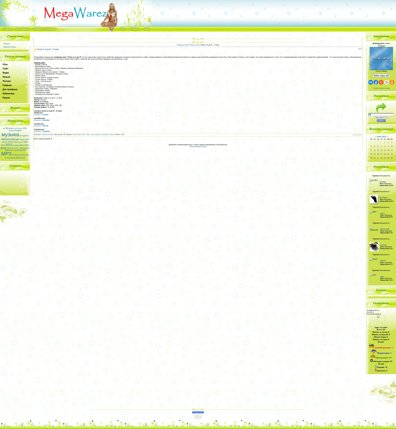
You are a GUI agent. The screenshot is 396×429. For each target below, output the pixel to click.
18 (371, 154)
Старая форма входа (381, 88)
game (3, 148)
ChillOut (22, 148)
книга (21, 145)
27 (378, 158)
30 (388, 158)
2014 (23, 158)
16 (388, 150)
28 (381, 158)
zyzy (382, 276)
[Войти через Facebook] (376, 82)
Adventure (18, 142)
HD (13, 155)
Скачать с (41, 115)
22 (385, 154)
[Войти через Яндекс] (381, 82)
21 (381, 154)
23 (388, 154)
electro (4, 142)
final (24, 150)
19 (375, 154)
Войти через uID (381, 76)
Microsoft (18, 155)
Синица (383, 245)
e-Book (111, 134)
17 (392, 150)
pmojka (383, 182)
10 (392, 146)
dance (5, 139)
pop (12, 139)
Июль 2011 (381, 136)
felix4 (75, 134)
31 (392, 158)
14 (381, 150)
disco (27, 148)
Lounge (15, 145)
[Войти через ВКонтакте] (370, 82)
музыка (10, 134)
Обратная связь (9, 47)
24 (392, 154)
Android (12, 158)
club (27, 139)
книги (83, 134)
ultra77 (383, 261)
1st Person (18, 128)
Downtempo (17, 150)
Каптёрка (383, 197)
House (10, 142)
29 (385, 158)
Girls (3, 145)
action (11, 128)
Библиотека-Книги (47, 134)
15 (385, 150)
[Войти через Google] (386, 82)
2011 (25, 128)
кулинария (104, 134)
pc (4, 128)
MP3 (6, 154)
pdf (17, 139)
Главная (6, 44)
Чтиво (88, 134)
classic (22, 139)
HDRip (26, 145)
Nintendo (10, 148)
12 (375, 150)
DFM (7, 158)
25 (371, 158)
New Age (25, 155)
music (16, 148)
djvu (20, 136)
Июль (192, 45)
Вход (204, 146)
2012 (8, 144)
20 (378, 154)
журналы (98, 134)
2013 (18, 158)
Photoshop (9, 150)
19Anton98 (384, 229)
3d (7, 128)
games (26, 136)
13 (197, 45)
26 (375, 158)
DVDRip (25, 142)
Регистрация (195, 146)
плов (92, 134)
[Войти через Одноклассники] (392, 82)
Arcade (11, 130)
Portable (18, 130)
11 (371, 150)
